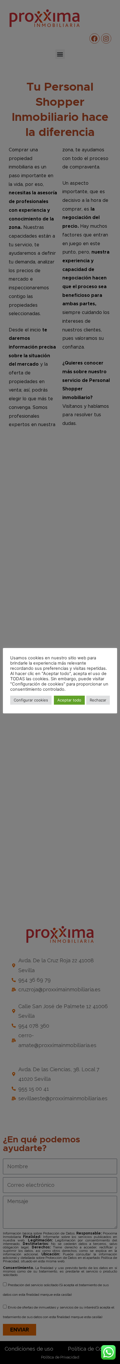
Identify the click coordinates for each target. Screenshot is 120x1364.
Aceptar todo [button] (69, 700)
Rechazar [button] (98, 700)
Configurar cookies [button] (31, 700)
